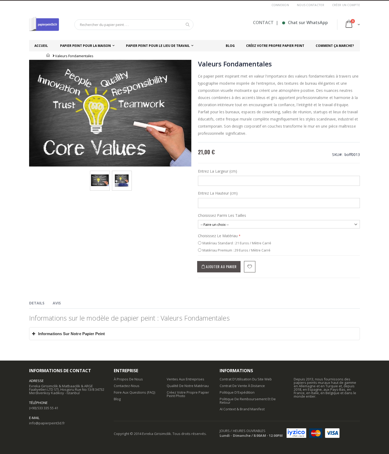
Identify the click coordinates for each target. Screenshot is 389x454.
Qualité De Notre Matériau (188, 385)
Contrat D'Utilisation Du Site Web (246, 379)
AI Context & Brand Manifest (242, 409)
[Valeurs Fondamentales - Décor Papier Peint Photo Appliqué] (121, 176)
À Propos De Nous (128, 379)
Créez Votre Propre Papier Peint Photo (188, 394)
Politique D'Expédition (237, 392)
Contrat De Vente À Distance (242, 385)
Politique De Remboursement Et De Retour (248, 401)
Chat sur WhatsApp (305, 22)
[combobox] (133, 24)
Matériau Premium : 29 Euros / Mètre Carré (236, 250)
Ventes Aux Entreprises (185, 379)
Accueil (48, 55)
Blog (117, 399)
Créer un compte (346, 5)
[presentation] (40, 303)
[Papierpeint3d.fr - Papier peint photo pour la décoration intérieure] (44, 25)
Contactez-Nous (126, 385)
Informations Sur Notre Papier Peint (68, 333)
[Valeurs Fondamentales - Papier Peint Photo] (100, 176)
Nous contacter (310, 5)
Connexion (280, 5)
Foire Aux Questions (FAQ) (134, 392)
